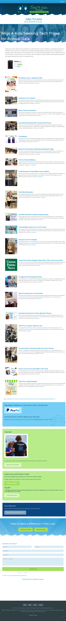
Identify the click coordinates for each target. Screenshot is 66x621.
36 (38, 399)
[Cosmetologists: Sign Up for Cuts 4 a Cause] (11, 230)
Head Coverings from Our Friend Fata (30, 293)
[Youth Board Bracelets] (11, 200)
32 (34, 399)
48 (50, 399)
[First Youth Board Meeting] (11, 162)
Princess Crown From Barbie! (27, 240)
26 (28, 399)
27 (29, 399)
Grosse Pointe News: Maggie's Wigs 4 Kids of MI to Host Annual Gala (40, 260)
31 (33, 399)
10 (11, 399)
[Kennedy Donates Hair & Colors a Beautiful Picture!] (11, 316)
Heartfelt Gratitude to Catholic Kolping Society (33, 214)
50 (52, 399)
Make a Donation (12, 483)
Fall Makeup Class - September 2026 (30, 78)
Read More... (37, 83)
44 (46, 399)
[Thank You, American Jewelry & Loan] (11, 334)
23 (25, 399)
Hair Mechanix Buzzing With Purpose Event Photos (34, 123)
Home (25, 605)
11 (12, 399)
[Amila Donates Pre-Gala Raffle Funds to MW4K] (11, 179)
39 (41, 399)
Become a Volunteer (13, 465)
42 (44, 399)
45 (47, 399)
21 (22, 399)
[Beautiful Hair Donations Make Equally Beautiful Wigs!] (11, 151)
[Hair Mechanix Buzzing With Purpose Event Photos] (11, 126)
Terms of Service (25, 572)
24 (26, 399)
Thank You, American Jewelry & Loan (30, 326)
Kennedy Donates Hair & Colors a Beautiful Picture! (34, 313)
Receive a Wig (41, 529)
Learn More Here (12, 495)
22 (23, 399)
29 (31, 399)
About (30, 605)
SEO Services (31, 615)
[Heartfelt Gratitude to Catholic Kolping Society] (11, 218)
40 (42, 399)
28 (30, 399)
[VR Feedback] (11, 139)
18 (19, 399)
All (54, 399)
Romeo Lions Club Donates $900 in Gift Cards (33, 369)
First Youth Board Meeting (26, 160)
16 (17, 399)
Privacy (35, 605)
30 (32, 399)
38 (40, 399)
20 (21, 399)
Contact (40, 605)
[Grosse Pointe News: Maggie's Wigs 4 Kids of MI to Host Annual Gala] (11, 265)
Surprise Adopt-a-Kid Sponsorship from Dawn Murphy (36, 348)
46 (48, 399)
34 (36, 399)
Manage (35, 615)
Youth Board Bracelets (25, 192)
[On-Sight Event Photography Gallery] (11, 282)
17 (18, 399)
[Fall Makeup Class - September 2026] (11, 85)
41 (43, 399)
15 (16, 399)
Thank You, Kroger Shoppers (27, 381)
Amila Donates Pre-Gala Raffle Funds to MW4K (33, 171)
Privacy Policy (19, 572)
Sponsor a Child (25, 529)
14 (15, 399)
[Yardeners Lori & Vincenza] (11, 101)
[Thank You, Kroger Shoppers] (11, 388)
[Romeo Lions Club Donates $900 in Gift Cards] (11, 372)
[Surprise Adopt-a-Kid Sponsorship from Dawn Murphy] (11, 355)
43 (45, 399)
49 (51, 399)
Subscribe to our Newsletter (15, 512)
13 (14, 399)
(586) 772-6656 (34, 19)
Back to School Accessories (27, 110)
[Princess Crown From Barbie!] (11, 247)
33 (35, 399)
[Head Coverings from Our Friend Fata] (11, 300)
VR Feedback (22, 136)
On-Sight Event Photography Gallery (30, 277)
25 (27, 399)
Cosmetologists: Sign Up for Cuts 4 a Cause (32, 227)
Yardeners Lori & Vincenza (26, 98)
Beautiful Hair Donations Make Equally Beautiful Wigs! (36, 149)
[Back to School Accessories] (11, 113)
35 (37, 399)
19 (20, 399)
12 (13, 399)
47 (49, 399)
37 (39, 399)
